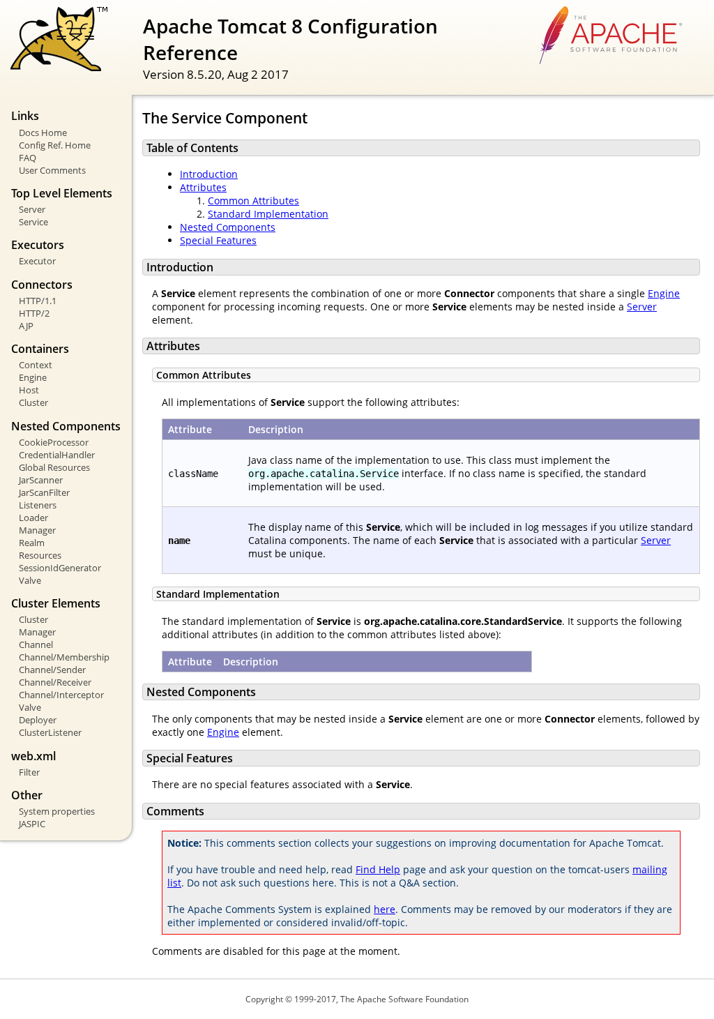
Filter (29, 772)
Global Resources (54, 467)
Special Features (218, 240)
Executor (37, 261)
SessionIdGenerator (60, 567)
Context (35, 364)
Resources (40, 555)
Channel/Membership (64, 657)
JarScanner (41, 480)
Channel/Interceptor (61, 694)
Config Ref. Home (55, 145)
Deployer (37, 720)
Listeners (37, 505)
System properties (57, 811)
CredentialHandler (57, 454)
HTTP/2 (34, 313)
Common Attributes (253, 200)
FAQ (27, 157)
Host (29, 390)
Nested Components (227, 227)
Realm (32, 542)
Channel (36, 644)
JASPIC (32, 823)
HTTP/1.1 (37, 300)
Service (33, 222)
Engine (33, 377)
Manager (37, 530)
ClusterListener (50, 732)
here (384, 909)
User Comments (52, 170)
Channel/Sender (52, 669)
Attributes (203, 187)
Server (32, 209)
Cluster (33, 402)
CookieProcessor (54, 442)
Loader (33, 517)
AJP (26, 325)
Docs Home (43, 132)
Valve (30, 580)
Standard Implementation (268, 213)
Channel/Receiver (55, 682)
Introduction (209, 174)
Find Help (378, 869)
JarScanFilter (44, 492)
